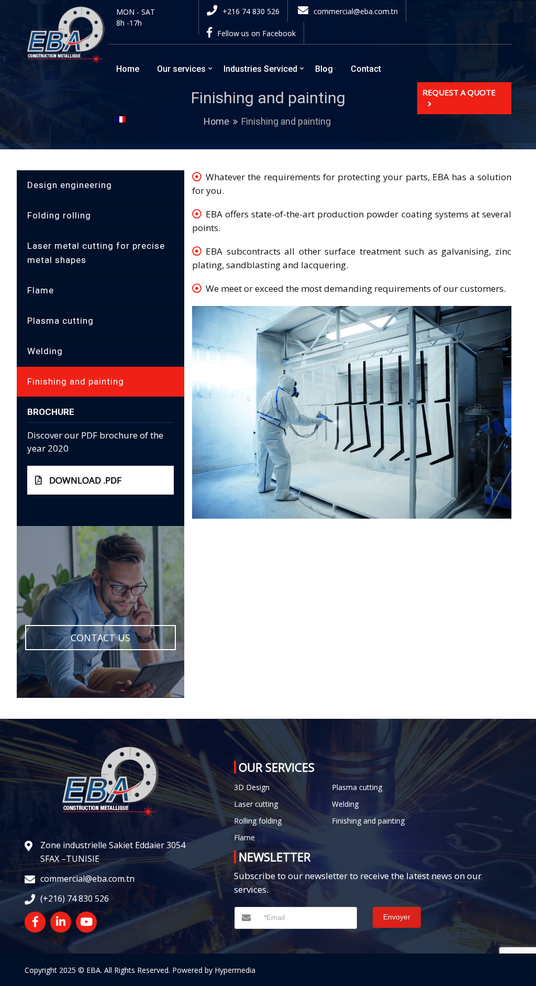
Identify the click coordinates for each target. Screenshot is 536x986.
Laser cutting (256, 804)
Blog (324, 69)
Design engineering (69, 185)
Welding (45, 351)
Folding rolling (59, 215)
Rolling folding (258, 821)
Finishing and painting (75, 381)
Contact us (100, 637)
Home (127, 69)
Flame (40, 290)
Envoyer (396, 917)
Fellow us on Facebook (256, 33)
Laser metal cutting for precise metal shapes (96, 252)
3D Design (252, 787)
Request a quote (459, 92)
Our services (181, 69)
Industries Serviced (260, 69)
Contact (366, 69)
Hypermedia (235, 970)
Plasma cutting (60, 320)
